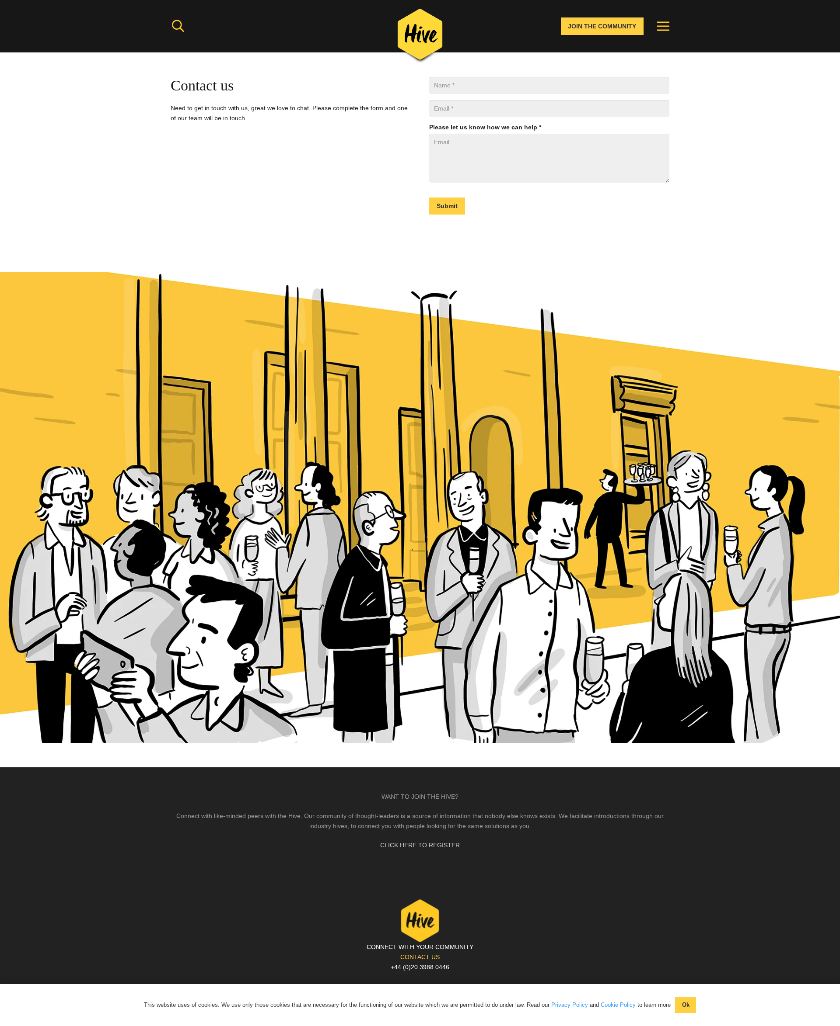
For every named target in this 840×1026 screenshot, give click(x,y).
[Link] (420, 37)
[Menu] (663, 26)
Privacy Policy (569, 1005)
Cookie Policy (618, 1005)
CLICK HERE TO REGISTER (420, 845)
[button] (178, 26)
